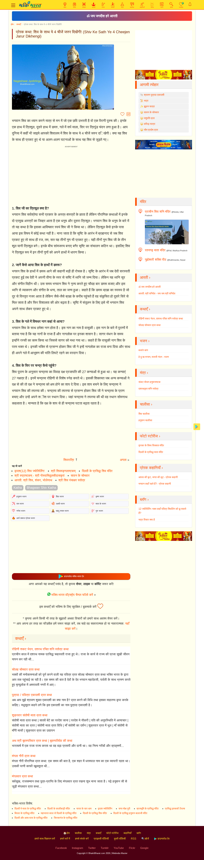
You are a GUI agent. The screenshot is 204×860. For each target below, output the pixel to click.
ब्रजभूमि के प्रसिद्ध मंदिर (148, 808)
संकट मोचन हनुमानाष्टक (149, 382)
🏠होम (66, 833)
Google (144, 848)
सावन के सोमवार (80, 475)
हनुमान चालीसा (145, 420)
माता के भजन (101, 503)
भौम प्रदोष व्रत (151, 129)
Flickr (132, 848)
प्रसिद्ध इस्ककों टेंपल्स (175, 808)
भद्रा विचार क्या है (146, 519)
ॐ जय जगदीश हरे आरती (102, 16)
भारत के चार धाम (83, 808)
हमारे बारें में (65, 838)
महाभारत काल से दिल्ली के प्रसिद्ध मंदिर (58, 813)
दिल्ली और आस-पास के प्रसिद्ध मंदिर (31, 817)
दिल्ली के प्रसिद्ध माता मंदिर (150, 452)
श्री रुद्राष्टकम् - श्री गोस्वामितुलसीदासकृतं (39, 475)
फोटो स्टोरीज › (150, 436)
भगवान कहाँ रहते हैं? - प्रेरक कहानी (154, 483)
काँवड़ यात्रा (149, 124)
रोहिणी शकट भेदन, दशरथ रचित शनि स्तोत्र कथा (40, 649)
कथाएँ (18, 24)
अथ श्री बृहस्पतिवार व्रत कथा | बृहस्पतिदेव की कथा (42, 740)
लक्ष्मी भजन (60, 503)
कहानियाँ (127, 833)
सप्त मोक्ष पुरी (124, 808)
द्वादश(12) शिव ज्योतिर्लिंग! (30, 471)
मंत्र (89, 833)
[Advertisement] (71, 432)
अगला (123, 460)
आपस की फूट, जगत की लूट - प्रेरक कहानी (158, 477)
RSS (133, 838)
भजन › (144, 341)
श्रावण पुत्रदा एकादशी (154, 94)
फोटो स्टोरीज (112, 833)
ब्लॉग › (144, 499)
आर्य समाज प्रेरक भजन (25, 518)
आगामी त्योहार (149, 84)
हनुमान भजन (21, 496)
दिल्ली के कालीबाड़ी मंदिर (58, 808)
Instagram (77, 848)
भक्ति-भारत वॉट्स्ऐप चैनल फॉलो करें (72, 594)
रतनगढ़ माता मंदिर (155, 250)
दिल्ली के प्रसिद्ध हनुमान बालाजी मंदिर (130, 813)
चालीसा (78, 833)
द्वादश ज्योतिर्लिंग (105, 808)
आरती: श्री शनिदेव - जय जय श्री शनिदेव (156, 293)
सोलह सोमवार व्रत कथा (26, 669)
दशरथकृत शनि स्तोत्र (148, 388)
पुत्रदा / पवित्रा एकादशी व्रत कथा (32, 695)
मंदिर (143, 201)
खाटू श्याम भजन (62, 511)
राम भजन (20, 503)
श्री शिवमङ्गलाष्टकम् (63, 471)
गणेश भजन (20, 511)
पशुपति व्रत (149, 118)
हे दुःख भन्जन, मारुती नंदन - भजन (153, 357)
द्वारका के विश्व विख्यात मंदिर (151, 445)
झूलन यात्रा (149, 106)
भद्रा (146, 100)
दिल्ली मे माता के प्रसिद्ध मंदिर (28, 808)
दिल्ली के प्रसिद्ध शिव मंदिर (97, 471)
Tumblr (105, 848)
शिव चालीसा (144, 413)
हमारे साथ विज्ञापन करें (45, 838)
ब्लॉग (139, 833)
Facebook (61, 848)
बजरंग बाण (143, 350)
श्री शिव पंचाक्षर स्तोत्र (71, 480)
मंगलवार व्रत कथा (22, 776)
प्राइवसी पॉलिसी (101, 838)
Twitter (92, 848)
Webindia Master (119, 853)
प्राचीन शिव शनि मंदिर (158, 211)
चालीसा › (146, 404)
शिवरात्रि (68, 460)
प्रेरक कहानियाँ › (151, 468)
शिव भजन (60, 496)
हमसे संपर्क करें (82, 838)
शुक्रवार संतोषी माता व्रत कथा (29, 715)
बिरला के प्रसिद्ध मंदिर (24, 813)
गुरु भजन (99, 511)
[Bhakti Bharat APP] (197, 426)
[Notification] (190, 4)
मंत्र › (144, 372)
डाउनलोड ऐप (163, 838)
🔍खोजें (145, 838)
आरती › (145, 277)
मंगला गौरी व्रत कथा (24, 756)
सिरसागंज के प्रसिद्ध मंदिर (65, 817)
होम (12, 24)
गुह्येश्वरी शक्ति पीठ (155, 259)
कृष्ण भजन (100, 496)
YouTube (119, 848)
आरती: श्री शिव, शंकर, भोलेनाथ (33, 480)
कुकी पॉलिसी (120, 838)
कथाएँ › (20, 638)
